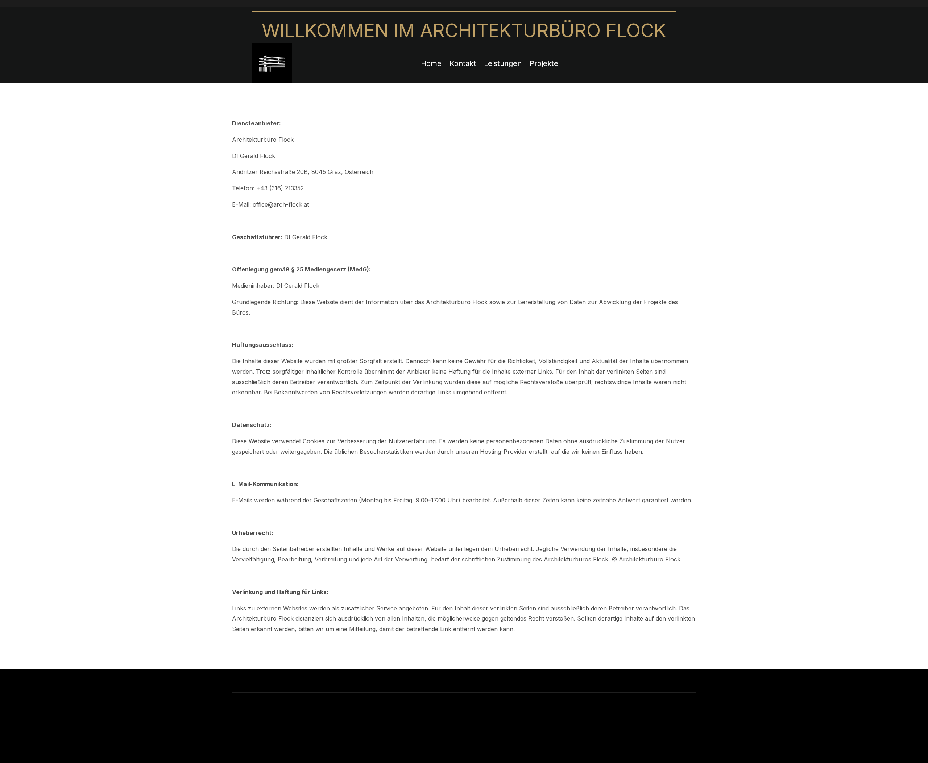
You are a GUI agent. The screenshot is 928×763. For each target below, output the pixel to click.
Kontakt (463, 63)
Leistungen (503, 63)
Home (431, 63)
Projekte (544, 63)
